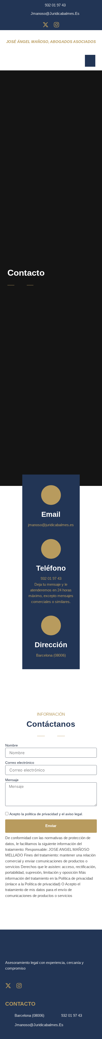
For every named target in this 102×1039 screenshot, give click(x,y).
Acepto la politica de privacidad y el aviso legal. (46, 814)
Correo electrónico (19, 763)
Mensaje (12, 780)
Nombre (11, 745)
